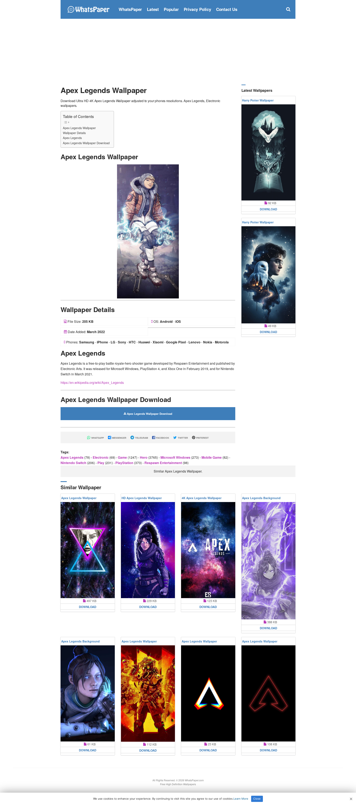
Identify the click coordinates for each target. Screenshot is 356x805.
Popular (171, 9)
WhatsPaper (130, 9)
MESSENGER (118, 437)
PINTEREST (202, 437)
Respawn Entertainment (163, 462)
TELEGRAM (141, 437)
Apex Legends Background (261, 498)
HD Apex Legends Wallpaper (142, 498)
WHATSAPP (97, 437)
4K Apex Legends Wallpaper (201, 498)
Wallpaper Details (74, 133)
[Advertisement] (178, 51)
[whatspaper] (88, 8)
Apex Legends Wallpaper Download (86, 143)
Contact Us (226, 9)
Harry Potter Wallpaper (258, 100)
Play (101, 462)
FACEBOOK (162, 437)
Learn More (240, 798)
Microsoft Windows (175, 457)
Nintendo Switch (74, 462)
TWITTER (182, 437)
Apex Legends (72, 138)
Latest (153, 9)
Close (257, 798)
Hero (144, 457)
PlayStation (124, 462)
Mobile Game (211, 457)
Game (123, 457)
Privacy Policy (197, 9)
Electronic (101, 457)
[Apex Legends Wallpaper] (148, 231)
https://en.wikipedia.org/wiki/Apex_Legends (92, 382)
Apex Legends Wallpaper (79, 128)
